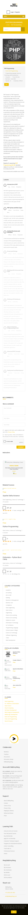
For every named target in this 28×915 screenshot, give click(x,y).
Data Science (6, 530)
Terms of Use (7, 805)
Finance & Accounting (11, 615)
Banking (8, 597)
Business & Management (12, 600)
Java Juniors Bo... (17, 685)
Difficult (20, 80)
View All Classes (9, 721)
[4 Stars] (8, 510)
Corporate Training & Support (11, 841)
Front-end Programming (11, 719)
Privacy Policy (11, 432)
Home (7, 25)
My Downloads (8, 870)
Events (5, 853)
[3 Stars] (7, 510)
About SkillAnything (8, 800)
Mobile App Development (11, 714)
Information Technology (12, 622)
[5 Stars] (10, 510)
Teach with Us (7, 848)
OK (13, 912)
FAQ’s (5, 815)
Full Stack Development (11, 710)
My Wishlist (7, 872)
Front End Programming (12, 71)
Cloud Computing (9, 708)
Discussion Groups (8, 759)
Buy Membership (8, 836)
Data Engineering (7, 499)
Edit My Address (8, 877)
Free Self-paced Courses (10, 833)
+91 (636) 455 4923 (10, 892)
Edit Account (7, 875)
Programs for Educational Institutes (13, 843)
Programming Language (11, 73)
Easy (9, 186)
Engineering (9, 612)
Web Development (14, 75)
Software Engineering (11, 635)
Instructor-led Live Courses (10, 831)
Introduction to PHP (12, 184)
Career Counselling (8, 846)
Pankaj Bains (18, 186)
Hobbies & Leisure (10, 620)
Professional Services (9, 851)
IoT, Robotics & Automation (12, 703)
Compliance (9, 605)
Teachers (6, 754)
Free (6, 84)
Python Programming (10, 526)
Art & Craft (8, 595)
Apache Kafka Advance (11, 496)
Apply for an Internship (9, 838)
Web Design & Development (12, 712)
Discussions (7, 757)
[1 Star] (3, 510)
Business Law (9, 602)
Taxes (7, 637)
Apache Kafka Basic (18, 669)
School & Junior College (12, 630)
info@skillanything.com (11, 896)
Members (6, 751)
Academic (8, 590)
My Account (7, 865)
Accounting (8, 592)
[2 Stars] (5, 510)
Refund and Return (8, 813)
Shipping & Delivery (9, 810)
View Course (14, 489)
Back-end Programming (11, 716)
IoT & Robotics (9, 625)
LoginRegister (15, 12)
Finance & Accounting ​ (11, 617)
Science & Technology (17, 499)
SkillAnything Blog (8, 762)
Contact (6, 803)
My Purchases (7, 867)
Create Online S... (17, 660)
